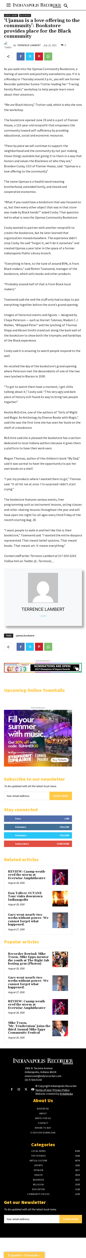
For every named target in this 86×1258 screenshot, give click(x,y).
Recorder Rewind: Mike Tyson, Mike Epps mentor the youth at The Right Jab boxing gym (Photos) (28, 959)
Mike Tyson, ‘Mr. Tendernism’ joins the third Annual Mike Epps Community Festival (29, 1028)
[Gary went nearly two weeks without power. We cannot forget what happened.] (60, 920)
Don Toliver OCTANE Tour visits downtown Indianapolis (25, 896)
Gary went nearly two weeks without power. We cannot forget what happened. (28, 920)
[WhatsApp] (48, 56)
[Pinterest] (39, 56)
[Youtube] (32, 1089)
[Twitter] (30, 56)
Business (25, 15)
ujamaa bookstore (25, 635)
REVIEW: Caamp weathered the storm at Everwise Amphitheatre (27, 875)
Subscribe (60, 796)
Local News (11, 15)
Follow (64, 826)
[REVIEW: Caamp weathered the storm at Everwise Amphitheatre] (60, 877)
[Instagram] (18, 1089)
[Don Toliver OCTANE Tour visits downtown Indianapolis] (60, 898)
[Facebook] (21, 56)
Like (67, 818)
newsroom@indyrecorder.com (43, 1076)
